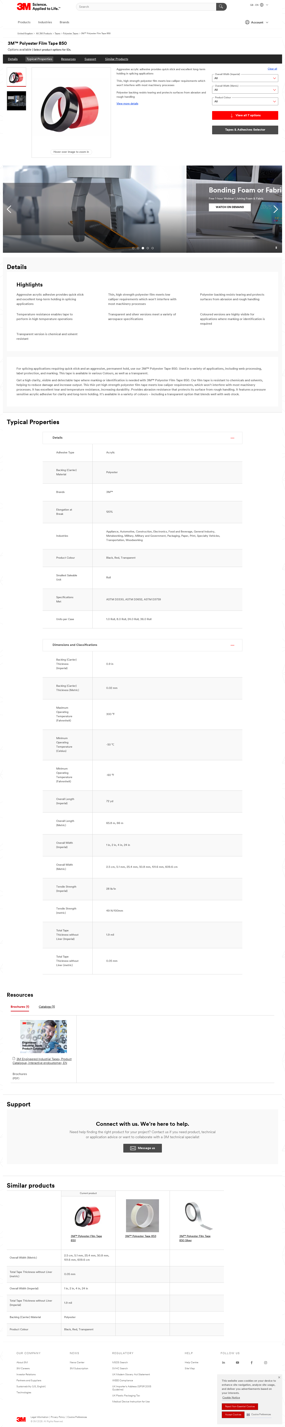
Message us (146, 1148)
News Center (77, 1362)
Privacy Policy (58, 1417)
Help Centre (191, 1362)
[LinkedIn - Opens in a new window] (223, 1363)
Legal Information (39, 1417)
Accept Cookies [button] (233, 1415)
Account (257, 22)
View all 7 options (248, 115)
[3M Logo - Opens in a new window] (39, 7)
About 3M (22, 1362)
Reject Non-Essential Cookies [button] (240, 1406)
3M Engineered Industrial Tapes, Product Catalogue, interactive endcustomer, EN (42, 1061)
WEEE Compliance (122, 1380)
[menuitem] (13, 59)
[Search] (221, 7)
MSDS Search (120, 1362)
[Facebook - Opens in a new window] (252, 1363)
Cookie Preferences (77, 1417)
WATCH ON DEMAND (46, 207)
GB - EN (254, 5)
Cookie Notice (231, 1397)
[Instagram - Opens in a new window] (266, 1363)
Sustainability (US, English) (31, 1386)
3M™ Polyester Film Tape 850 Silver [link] (195, 1238)
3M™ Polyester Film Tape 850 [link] (86, 1238)
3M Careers (23, 1368)
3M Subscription (79, 1368)
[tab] (20, 1007)
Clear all (272, 69)
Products (24, 22)
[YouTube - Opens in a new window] (237, 1363)
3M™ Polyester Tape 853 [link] (140, 1236)
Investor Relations (26, 1374)
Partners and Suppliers (28, 1380)
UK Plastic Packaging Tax (126, 1395)
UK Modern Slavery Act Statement (131, 1374)
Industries (45, 22)
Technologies (23, 1392)
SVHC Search (120, 1368)
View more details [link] (127, 103)
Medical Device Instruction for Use (131, 1401)
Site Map (190, 1368)
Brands (64, 22)
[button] (259, 1414)
